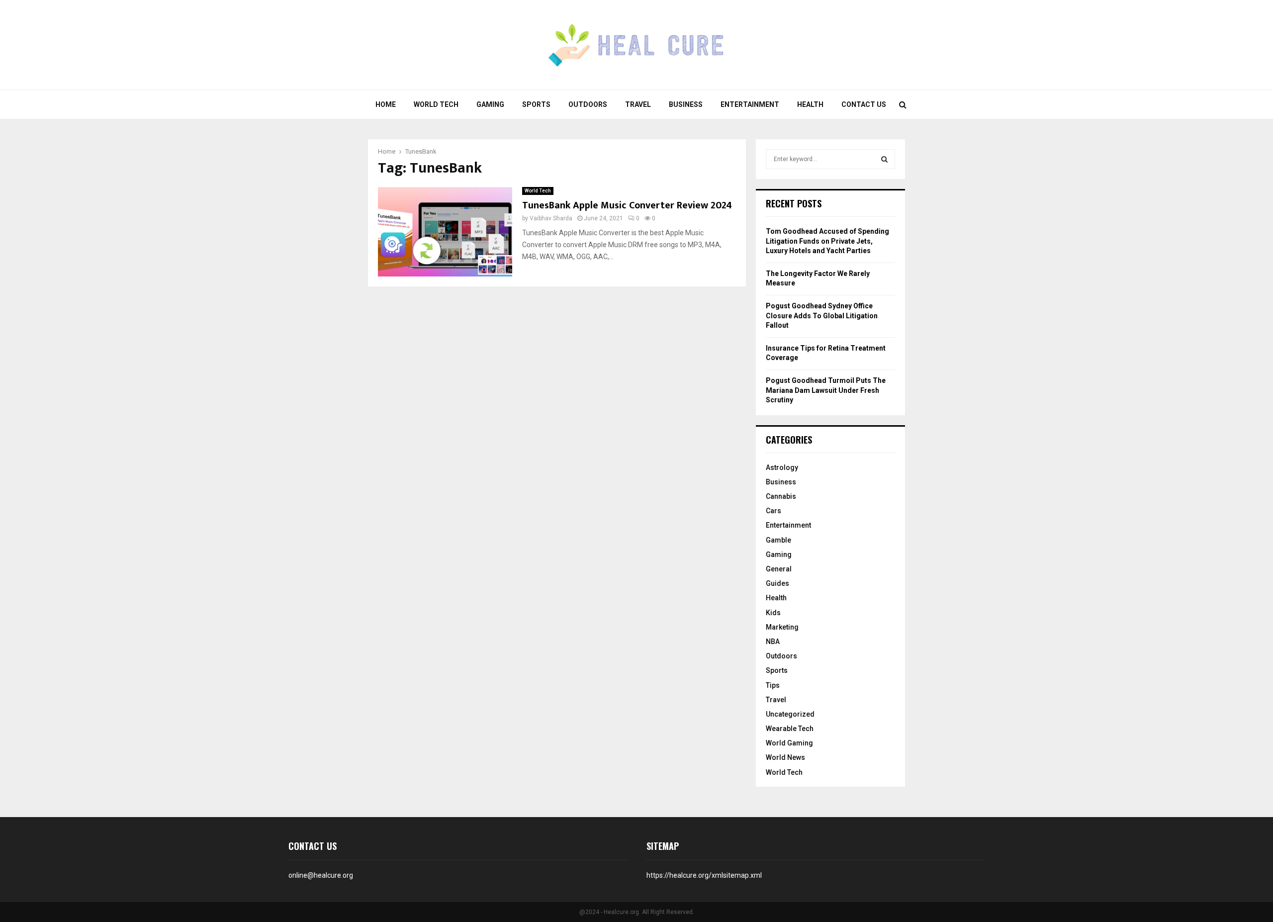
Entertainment (750, 104)
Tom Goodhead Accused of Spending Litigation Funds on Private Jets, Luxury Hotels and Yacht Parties (827, 241)
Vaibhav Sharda (551, 218)
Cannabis (781, 496)
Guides (777, 583)
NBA (773, 641)
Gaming (490, 104)
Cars (773, 511)
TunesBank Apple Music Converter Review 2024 (627, 205)
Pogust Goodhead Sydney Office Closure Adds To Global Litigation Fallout (822, 315)
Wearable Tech (790, 729)
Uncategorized (790, 714)
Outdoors (587, 104)
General (779, 569)
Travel (638, 104)
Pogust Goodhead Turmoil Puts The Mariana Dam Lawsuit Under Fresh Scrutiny (826, 390)
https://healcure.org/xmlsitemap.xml (704, 875)
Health (810, 104)
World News (785, 757)
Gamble (778, 540)
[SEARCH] (884, 159)
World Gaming (789, 743)
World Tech (436, 104)
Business (686, 104)
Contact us (863, 104)
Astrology (782, 467)
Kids (773, 613)
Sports (536, 104)
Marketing (782, 627)
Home (385, 104)
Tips (773, 685)
